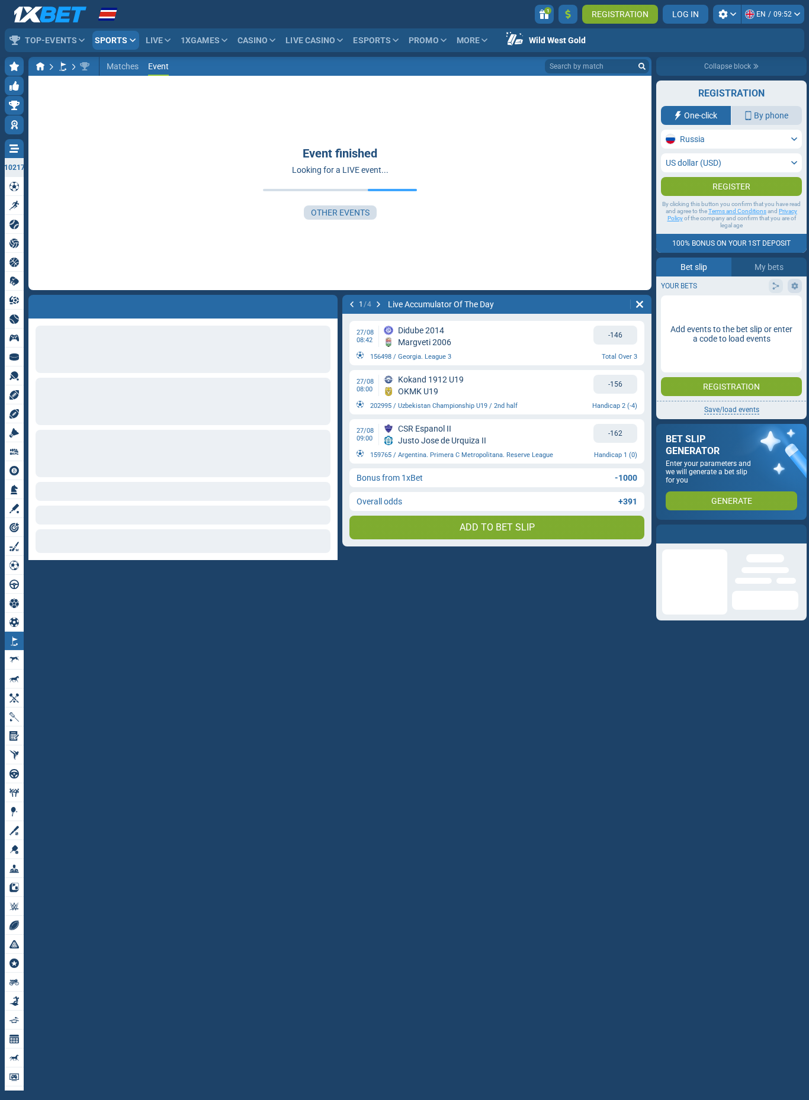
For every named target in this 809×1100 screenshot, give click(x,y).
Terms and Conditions (737, 234)
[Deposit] (567, 14)
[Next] (378, 304)
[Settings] (727, 14)
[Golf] (63, 66)
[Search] (642, 66)
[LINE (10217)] (40, 66)
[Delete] (640, 304)
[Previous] (352, 304)
